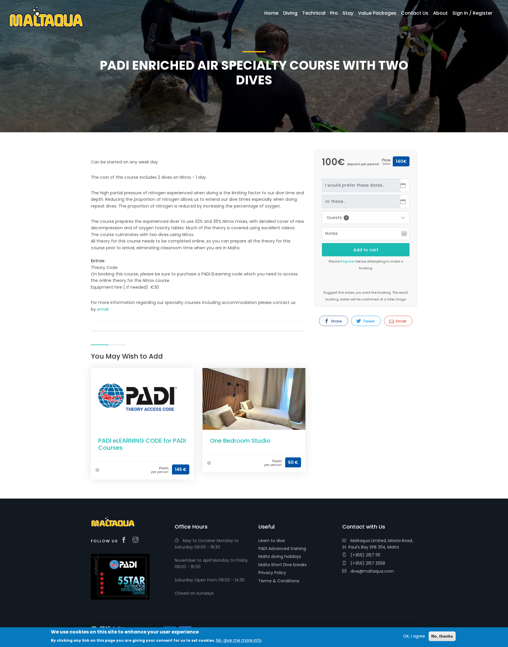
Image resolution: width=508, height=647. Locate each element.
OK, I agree (414, 636)
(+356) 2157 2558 (367, 563)
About (440, 13)
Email (400, 321)
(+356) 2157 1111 (364, 555)
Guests (337, 217)
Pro (334, 13)
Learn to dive (271, 541)
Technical (313, 13)
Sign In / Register (472, 13)
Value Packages (377, 13)
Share (336, 321)
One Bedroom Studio (240, 441)
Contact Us (414, 13)
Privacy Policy (272, 573)
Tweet (368, 321)
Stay (347, 13)
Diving (290, 13)
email (102, 309)
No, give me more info (239, 640)
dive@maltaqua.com (371, 571)
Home (271, 13)
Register (348, 261)
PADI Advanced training (282, 548)
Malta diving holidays (279, 556)
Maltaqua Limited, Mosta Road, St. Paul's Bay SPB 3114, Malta (377, 544)
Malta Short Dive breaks (282, 565)
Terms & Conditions (278, 581)
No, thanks (442, 636)
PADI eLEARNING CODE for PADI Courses (142, 444)
